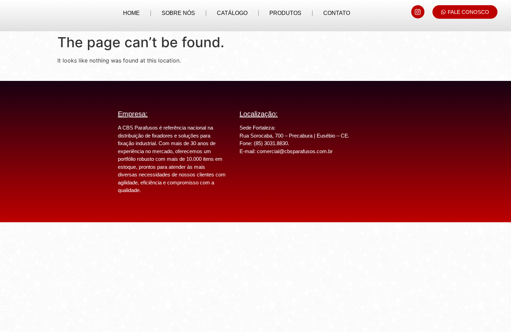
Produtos (285, 13)
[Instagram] (417, 11)
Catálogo (232, 13)
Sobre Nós (178, 13)
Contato (336, 13)
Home (131, 13)
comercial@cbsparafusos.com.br (295, 151)
